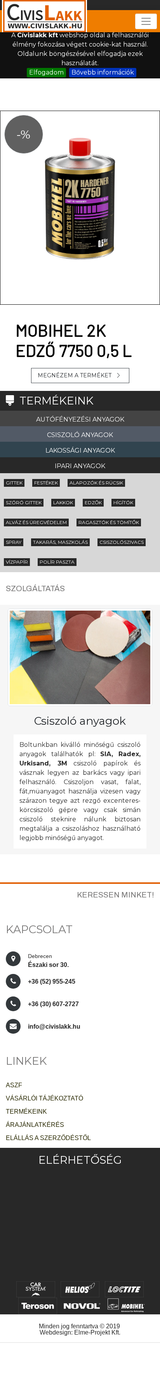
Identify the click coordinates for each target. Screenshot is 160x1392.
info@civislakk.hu (54, 1026)
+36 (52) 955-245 (51, 981)
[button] (12, 251)
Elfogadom (46, 72)
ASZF (14, 1085)
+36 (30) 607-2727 (53, 1004)
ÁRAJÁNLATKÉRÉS (35, 1124)
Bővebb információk (102, 72)
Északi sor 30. (49, 960)
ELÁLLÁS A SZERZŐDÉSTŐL (48, 1138)
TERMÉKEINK (26, 1111)
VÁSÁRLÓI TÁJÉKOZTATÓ (44, 1098)
